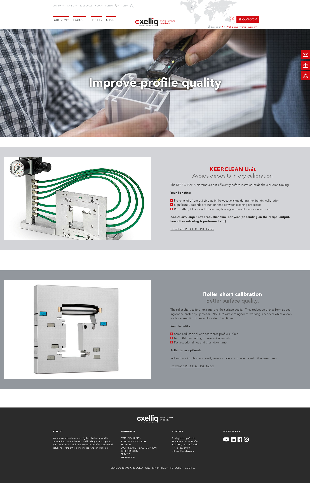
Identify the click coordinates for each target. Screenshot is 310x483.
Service (111, 20)
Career (71, 5)
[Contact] (305, 54)
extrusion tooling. (277, 185)
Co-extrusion (129, 450)
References (85, 5)
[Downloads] (305, 65)
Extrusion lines (130, 438)
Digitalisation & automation (139, 447)
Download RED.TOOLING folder (192, 229)
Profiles (96, 20)
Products (79, 20)
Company (58, 5)
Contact (110, 5)
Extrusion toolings (133, 441)
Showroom (128, 457)
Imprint (156, 467)
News (98, 5)
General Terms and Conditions (130, 467)
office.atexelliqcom (183, 450)
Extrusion (61, 20)
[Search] (131, 6)
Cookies (190, 467)
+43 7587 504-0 (182, 447)
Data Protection (172, 467)
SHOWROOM (247, 19)
